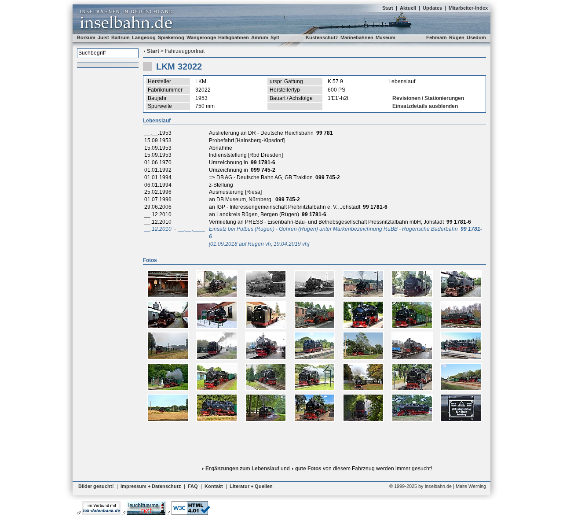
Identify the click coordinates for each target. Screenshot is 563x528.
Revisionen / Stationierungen (428, 98)
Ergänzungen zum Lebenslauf (242, 468)
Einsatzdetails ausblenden (425, 106)
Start (387, 8)
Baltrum (120, 37)
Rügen (456, 37)
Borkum (86, 37)
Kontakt (214, 486)
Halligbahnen (233, 37)
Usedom (476, 37)
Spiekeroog (171, 37)
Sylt (275, 37)
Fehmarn (436, 37)
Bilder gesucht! (96, 486)
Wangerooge (201, 37)
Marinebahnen (356, 37)
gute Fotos (308, 468)
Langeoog (144, 37)
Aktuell (408, 8)
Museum (385, 37)
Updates (432, 8)
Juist (103, 37)
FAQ (193, 486)
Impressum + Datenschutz (151, 486)
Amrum (259, 37)
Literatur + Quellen (251, 486)
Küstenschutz (322, 37)
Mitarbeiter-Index (468, 8)
